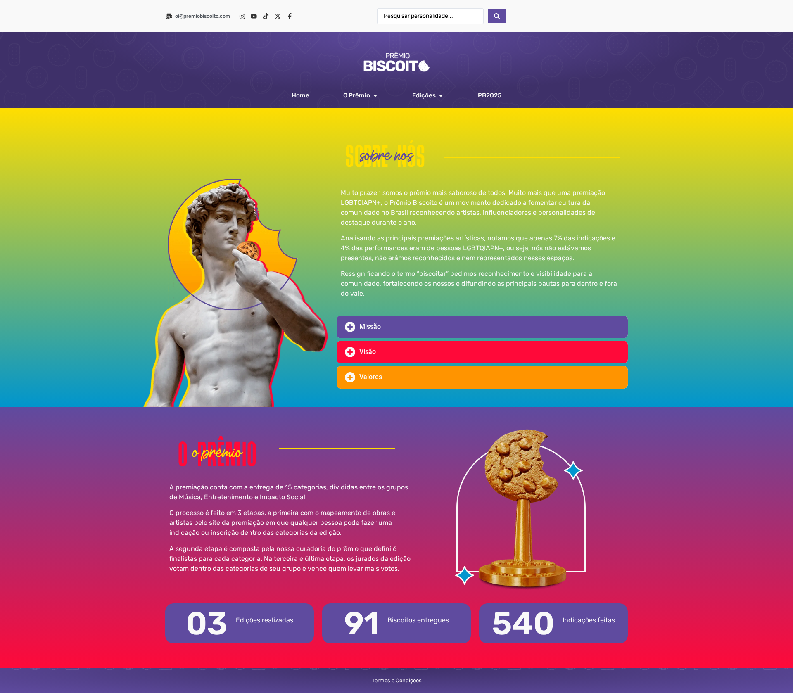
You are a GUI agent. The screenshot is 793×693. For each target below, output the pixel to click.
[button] (482, 327)
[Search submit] (497, 16)
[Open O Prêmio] (375, 95)
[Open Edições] (441, 95)
